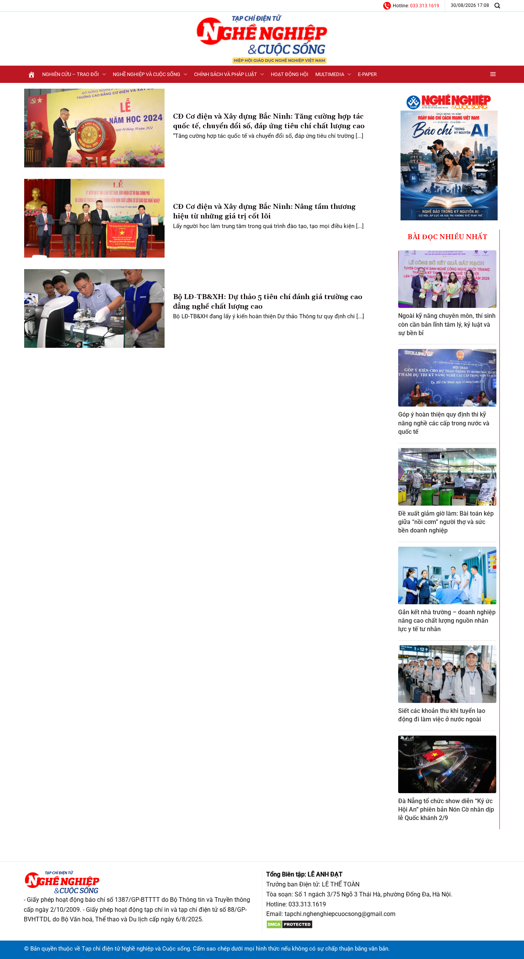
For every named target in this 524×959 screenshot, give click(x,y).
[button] (493, 74)
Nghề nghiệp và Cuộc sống (146, 74)
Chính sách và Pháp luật (225, 74)
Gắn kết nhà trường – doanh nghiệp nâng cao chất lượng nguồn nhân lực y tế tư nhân (447, 620)
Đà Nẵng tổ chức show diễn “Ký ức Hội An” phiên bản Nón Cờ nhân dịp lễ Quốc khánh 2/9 (446, 809)
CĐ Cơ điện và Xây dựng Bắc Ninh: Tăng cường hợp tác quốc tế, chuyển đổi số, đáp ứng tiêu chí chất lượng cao (268, 121)
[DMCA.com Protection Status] (289, 924)
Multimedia (329, 74)
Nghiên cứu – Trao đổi (70, 74)
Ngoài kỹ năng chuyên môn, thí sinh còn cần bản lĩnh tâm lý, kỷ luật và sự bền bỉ (447, 324)
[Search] (497, 5)
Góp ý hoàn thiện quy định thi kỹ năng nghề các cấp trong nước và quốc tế (443, 423)
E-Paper (367, 74)
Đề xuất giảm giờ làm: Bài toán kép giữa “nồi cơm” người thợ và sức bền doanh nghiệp (446, 522)
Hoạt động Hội (289, 74)
